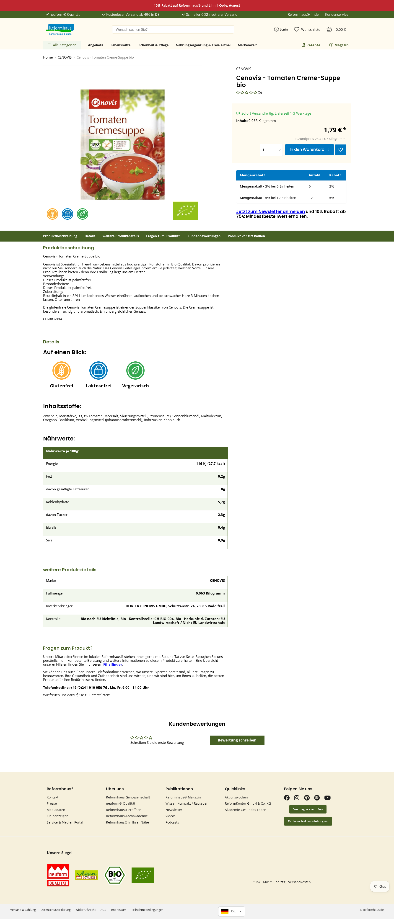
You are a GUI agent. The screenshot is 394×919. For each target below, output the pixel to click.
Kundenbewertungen (203, 236)
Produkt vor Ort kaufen (246, 236)
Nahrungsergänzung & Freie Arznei (203, 45)
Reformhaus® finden (304, 14)
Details (90, 236)
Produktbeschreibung (60, 236)
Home (48, 57)
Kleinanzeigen (57, 816)
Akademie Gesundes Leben (245, 810)
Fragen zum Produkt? (163, 236)
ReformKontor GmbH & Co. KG (248, 803)
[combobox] (173, 29)
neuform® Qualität (64, 14)
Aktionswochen (236, 797)
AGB (103, 910)
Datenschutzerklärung (56, 910)
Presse (52, 803)
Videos (171, 816)
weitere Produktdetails (121, 236)
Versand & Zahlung (23, 910)
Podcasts (172, 822)
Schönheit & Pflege (153, 45)
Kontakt (52, 797)
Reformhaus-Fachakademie (127, 816)
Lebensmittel (121, 45)
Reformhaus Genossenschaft (128, 797)
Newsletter (174, 810)
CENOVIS (65, 57)
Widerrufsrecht (85, 910)
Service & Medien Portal (65, 822)
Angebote (95, 45)
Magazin (341, 45)
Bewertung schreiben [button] (237, 740)
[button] (247, 92)
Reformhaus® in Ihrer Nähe (127, 822)
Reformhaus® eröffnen (123, 810)
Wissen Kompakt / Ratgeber (187, 803)
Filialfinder (112, 664)
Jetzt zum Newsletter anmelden (270, 212)
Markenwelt (247, 45)
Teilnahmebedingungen (147, 910)
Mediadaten (56, 810)
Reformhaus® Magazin (183, 797)
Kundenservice (336, 14)
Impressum (119, 910)
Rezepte (313, 45)
